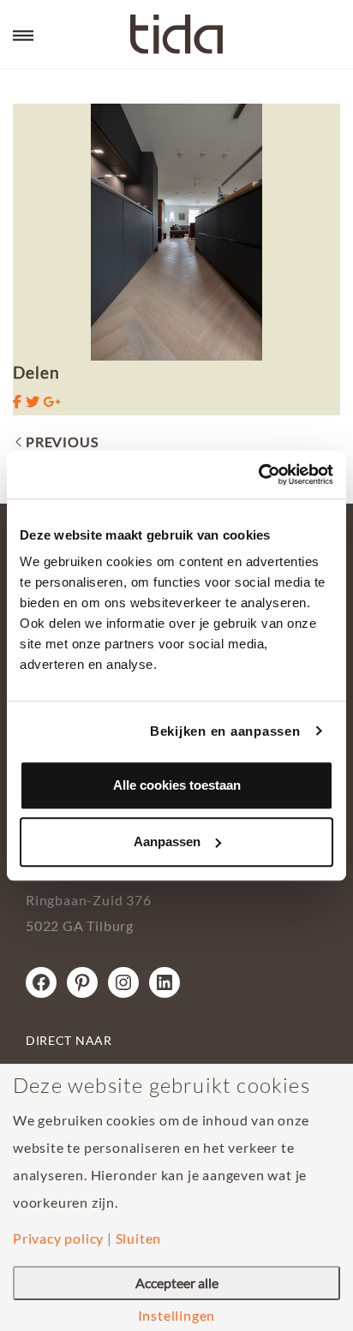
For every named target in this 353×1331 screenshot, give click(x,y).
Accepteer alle (176, 1282)
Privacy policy (58, 1238)
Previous (62, 441)
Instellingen (177, 1315)
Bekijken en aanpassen (225, 731)
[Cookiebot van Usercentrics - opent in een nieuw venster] (258, 474)
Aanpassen (167, 841)
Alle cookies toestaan (177, 785)
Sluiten (139, 1238)
